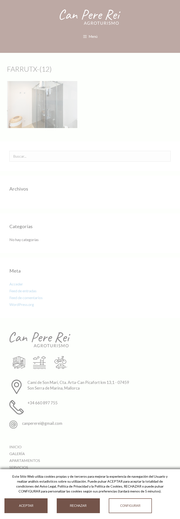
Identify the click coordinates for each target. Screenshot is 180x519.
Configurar (130, 505)
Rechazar (78, 505)
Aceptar (26, 505)
